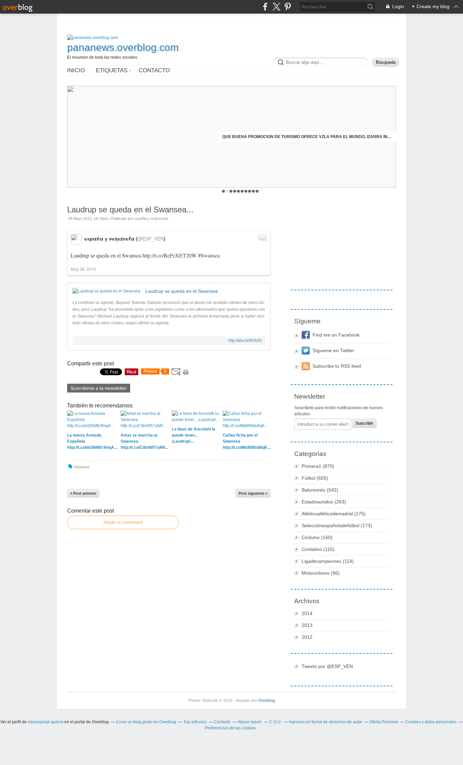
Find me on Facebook (336, 335)
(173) (337, 525)
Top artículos (195, 722)
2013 (307, 625)
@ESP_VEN (151, 238)
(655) (315, 478)
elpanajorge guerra (45, 722)
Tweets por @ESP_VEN (327, 666)
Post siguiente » (253, 493)
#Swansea (209, 255)
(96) (321, 573)
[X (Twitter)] (276, 7)
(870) (318, 466)
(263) (324, 501)
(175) (334, 513)
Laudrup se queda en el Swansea (181, 291)
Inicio (76, 70)
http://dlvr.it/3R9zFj (245, 340)
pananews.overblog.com (123, 47)
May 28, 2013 (83, 269)
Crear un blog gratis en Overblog (146, 722)
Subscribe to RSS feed (337, 366)
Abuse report (250, 722)
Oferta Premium (383, 722)
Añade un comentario (123, 522)
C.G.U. (275, 722)
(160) (317, 537)
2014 (307, 613)
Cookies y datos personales (431, 722)
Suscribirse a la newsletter (99, 388)
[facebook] (265, 7)
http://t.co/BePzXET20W (169, 255)
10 (257, 191)
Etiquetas (111, 70)
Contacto (154, 70)
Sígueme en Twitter (333, 350)
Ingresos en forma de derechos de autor (325, 722)
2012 (307, 637)
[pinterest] (287, 7)
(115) (318, 549)
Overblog (266, 700)
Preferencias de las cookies (230, 728)
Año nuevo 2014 (374, 136)
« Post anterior (83, 493)
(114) (328, 561)
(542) (320, 490)
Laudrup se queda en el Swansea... (130, 209)
